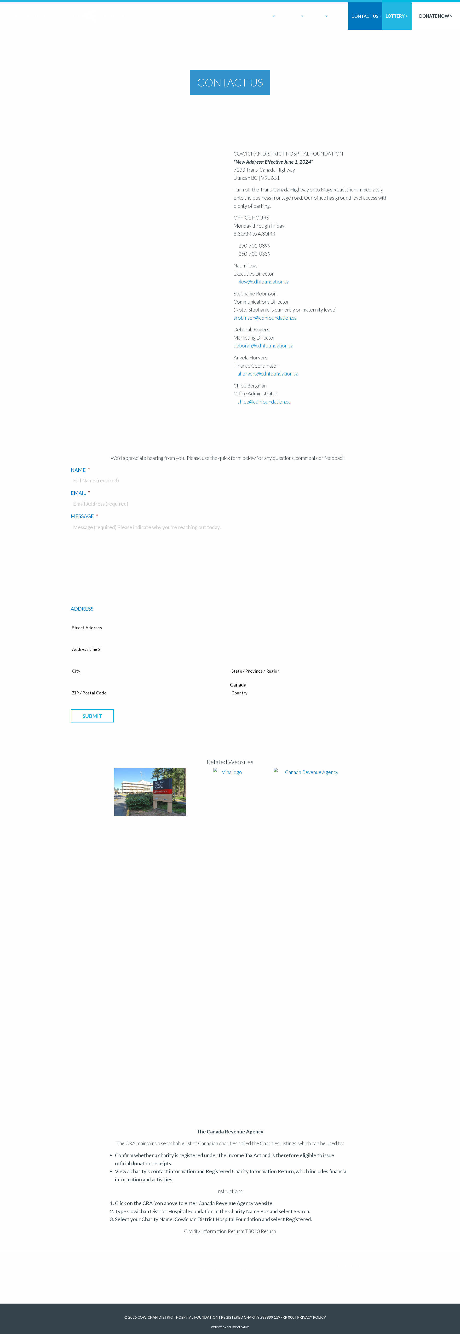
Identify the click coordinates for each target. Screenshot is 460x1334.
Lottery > (397, 16)
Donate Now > (435, 16)
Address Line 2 (86, 649)
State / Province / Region (255, 671)
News (337, 16)
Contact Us (364, 16)
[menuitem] (251, 15)
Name (80, 470)
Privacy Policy (311, 1317)
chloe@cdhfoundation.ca (264, 401)
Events (315, 16)
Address (82, 609)
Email (80, 493)
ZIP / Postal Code (89, 692)
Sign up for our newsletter (353, 1289)
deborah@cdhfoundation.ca (263, 345)
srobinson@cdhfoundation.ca (265, 318)
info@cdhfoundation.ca (351, 1278)
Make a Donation (251, 16)
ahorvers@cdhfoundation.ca (267, 373)
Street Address (87, 627)
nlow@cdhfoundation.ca (263, 281)
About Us (289, 16)
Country (239, 692)
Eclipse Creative (238, 1327)
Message (84, 516)
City (76, 671)
